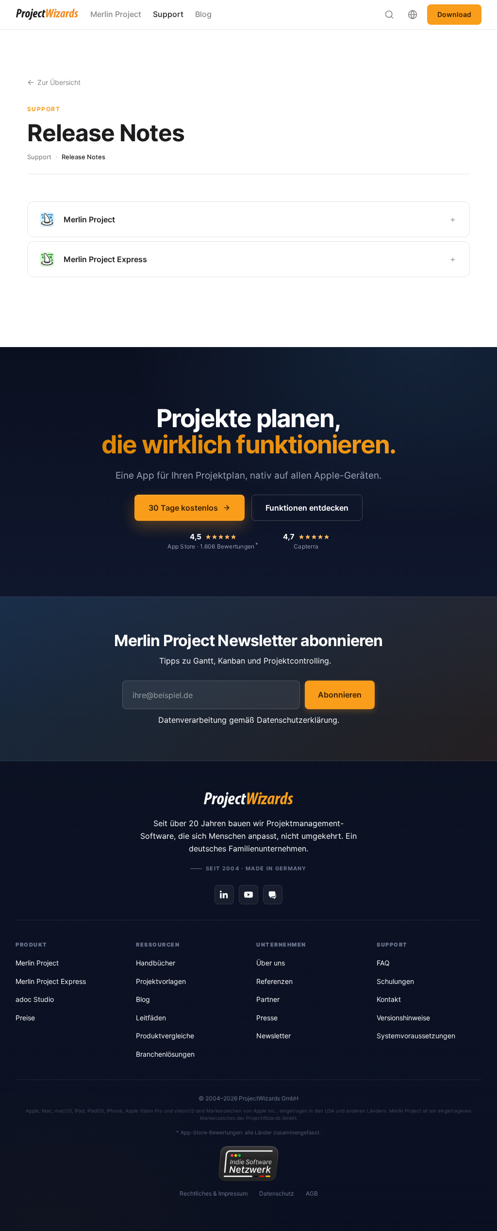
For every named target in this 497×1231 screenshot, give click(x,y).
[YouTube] (248, 894)
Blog (203, 14)
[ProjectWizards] (248, 800)
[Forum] (272, 894)
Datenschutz (276, 1193)
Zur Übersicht (59, 82)
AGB (312, 1193)
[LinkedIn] (224, 894)
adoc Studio (35, 999)
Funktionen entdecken (306, 508)
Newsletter (273, 1035)
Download (454, 14)
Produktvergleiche (165, 1035)
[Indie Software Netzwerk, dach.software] (248, 1163)
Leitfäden (151, 1018)
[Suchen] (389, 14)
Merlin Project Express (51, 981)
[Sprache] (412, 14)
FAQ (383, 963)
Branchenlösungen (165, 1054)
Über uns (270, 963)
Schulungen (395, 981)
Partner (268, 999)
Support (168, 14)
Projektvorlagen (161, 981)
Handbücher (155, 963)
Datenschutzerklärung (297, 720)
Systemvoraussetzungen (416, 1035)
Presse (267, 1018)
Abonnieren (340, 694)
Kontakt (389, 999)
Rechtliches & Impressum (214, 1193)
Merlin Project (115, 14)
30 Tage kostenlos (183, 508)
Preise (25, 1018)
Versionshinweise (403, 1018)
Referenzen (274, 981)
